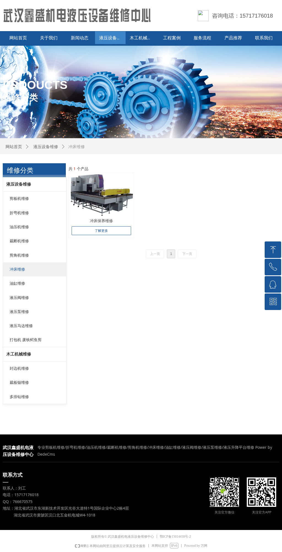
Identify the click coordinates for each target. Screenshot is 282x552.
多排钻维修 (19, 397)
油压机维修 (19, 227)
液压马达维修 (21, 326)
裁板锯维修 (19, 382)
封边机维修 (19, 368)
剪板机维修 (19, 199)
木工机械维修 (18, 354)
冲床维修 (17, 269)
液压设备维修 (45, 147)
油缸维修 (17, 283)
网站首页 (14, 147)
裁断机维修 (19, 241)
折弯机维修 (19, 213)
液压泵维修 (19, 312)
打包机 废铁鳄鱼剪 (26, 340)
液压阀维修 (19, 298)
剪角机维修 (19, 255)
